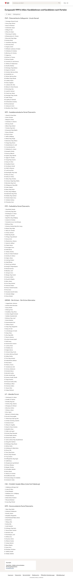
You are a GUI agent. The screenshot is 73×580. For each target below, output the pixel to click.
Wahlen (9, 14)
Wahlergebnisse (16, 14)
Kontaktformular (10, 568)
